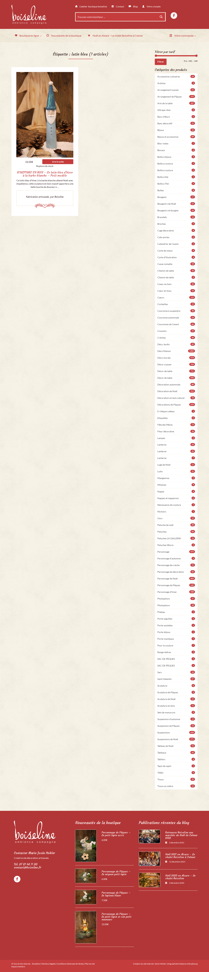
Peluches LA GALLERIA (175, 538)
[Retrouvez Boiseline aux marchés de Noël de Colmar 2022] (149, 836)
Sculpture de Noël (175, 699)
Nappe (175, 491)
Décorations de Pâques (175, 404)
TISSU (175, 772)
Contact (119, 6)
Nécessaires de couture (175, 504)
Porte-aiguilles (175, 618)
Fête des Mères (175, 424)
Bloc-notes (175, 143)
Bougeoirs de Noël (175, 203)
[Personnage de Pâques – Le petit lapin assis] (86, 846)
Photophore (175, 598)
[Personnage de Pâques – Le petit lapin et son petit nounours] (86, 927)
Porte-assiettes (175, 625)
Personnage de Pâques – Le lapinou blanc (116, 894)
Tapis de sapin (175, 766)
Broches (175, 223)
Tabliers (175, 759)
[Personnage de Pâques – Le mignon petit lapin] (86, 876)
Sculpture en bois (175, 705)
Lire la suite (58, 161)
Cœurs (175, 297)
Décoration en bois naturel (175, 398)
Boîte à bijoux (175, 156)
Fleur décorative (175, 431)
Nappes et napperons (175, 498)
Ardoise (175, 83)
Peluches (175, 531)
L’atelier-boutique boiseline (93, 6)
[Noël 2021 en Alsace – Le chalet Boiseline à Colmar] (149, 858)
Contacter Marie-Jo (34, 853)
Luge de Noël (175, 464)
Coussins (175, 331)
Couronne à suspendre (175, 310)
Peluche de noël (175, 525)
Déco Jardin (175, 344)
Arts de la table (175, 103)
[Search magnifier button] (161, 17)
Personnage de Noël (175, 578)
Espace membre (18, 966)
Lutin (175, 471)
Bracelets (175, 217)
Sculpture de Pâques (175, 692)
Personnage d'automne (175, 558)
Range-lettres (175, 652)
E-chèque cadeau (175, 411)
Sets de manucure (175, 712)
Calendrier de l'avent (175, 244)
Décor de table (175, 371)
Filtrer (160, 61)
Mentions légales (48, 964)
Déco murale (175, 357)
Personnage (175, 551)
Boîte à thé (175, 177)
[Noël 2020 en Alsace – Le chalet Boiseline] (149, 880)
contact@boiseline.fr (27, 867)
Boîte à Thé (175, 183)
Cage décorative (175, 230)
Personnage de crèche (175, 565)
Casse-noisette (175, 264)
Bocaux (175, 150)
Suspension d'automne (175, 719)
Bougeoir (175, 197)
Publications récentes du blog (164, 822)
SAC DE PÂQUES (175, 658)
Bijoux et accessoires (175, 136)
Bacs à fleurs (175, 116)
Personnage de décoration (175, 571)
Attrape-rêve (175, 110)
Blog (135, 6)
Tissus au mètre (175, 786)
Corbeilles (175, 304)
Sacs (175, 672)
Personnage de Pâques (175, 585)
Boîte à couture (175, 163)
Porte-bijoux (175, 632)
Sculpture (175, 685)
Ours (175, 518)
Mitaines (175, 484)
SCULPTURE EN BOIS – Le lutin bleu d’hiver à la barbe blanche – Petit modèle (45, 174)
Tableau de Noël (175, 746)
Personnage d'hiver (175, 592)
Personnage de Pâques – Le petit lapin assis (116, 834)
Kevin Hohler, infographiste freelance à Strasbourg (176, 964)
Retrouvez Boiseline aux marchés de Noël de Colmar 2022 (181, 835)
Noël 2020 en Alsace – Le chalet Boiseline (180, 877)
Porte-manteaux (175, 638)
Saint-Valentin (175, 679)
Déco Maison (175, 351)
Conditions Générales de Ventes (70, 964)
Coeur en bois (175, 284)
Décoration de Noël (175, 391)
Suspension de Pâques (175, 725)
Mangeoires (175, 478)
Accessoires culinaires (175, 76)
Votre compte (153, 6)
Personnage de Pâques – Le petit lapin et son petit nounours (116, 916)
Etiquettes (175, 418)
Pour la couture (175, 645)
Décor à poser (175, 364)
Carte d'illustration (175, 257)
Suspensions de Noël (175, 739)
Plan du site (90, 964)
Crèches (175, 337)
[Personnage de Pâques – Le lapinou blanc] (86, 897)
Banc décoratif (175, 123)
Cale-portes (175, 237)
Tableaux (175, 752)
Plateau (175, 612)
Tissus (175, 779)
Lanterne (175, 444)
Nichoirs (175, 511)
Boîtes (175, 190)
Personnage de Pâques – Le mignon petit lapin (116, 873)
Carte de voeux (175, 250)
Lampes (175, 438)
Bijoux (175, 130)
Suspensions (175, 732)
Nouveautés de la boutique (98, 822)
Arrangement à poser (175, 90)
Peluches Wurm (175, 545)
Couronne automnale (175, 317)
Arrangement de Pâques (175, 96)
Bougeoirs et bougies (175, 210)
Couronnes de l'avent (175, 324)
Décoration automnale (175, 384)
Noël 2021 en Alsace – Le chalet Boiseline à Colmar (180, 856)
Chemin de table (175, 270)
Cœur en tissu (175, 290)
